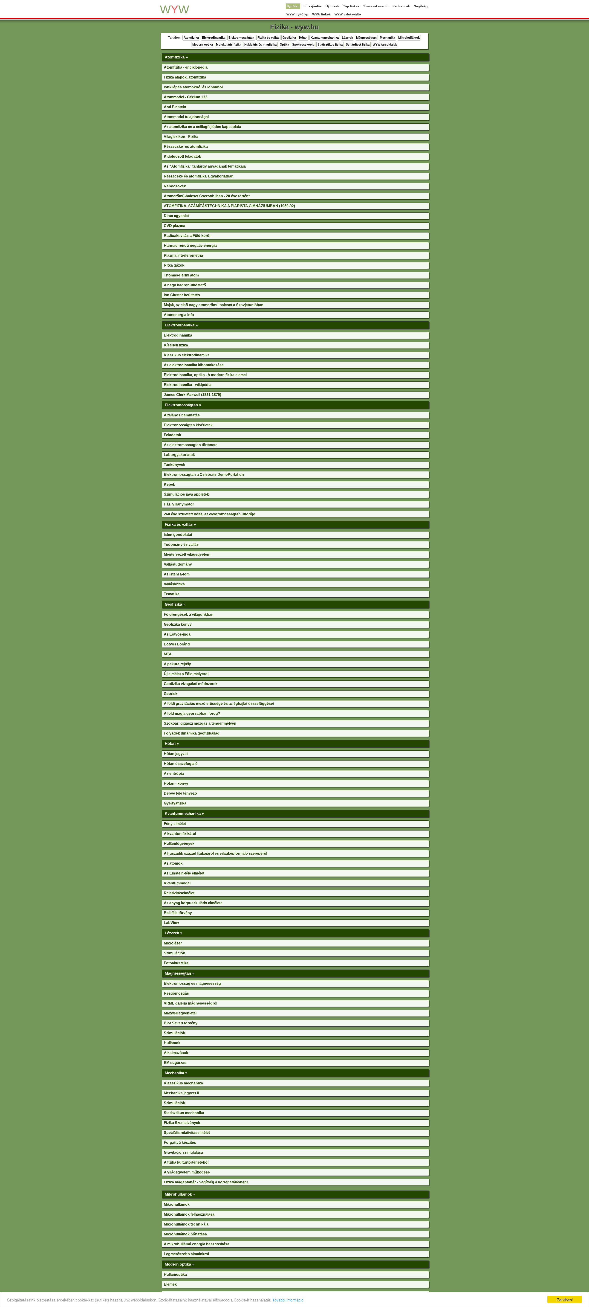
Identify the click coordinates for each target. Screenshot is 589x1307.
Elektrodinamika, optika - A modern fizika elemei (205, 375)
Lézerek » (173, 933)
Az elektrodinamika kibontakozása (194, 365)
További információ (287, 1300)
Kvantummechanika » (184, 813)
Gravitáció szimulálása (183, 1152)
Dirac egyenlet (176, 216)
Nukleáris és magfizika (260, 44)
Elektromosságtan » (183, 405)
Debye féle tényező (180, 793)
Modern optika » (179, 1264)
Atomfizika (191, 37)
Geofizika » (175, 604)
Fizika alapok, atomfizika (185, 77)
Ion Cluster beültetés (182, 295)
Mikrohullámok (409, 37)
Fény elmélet (175, 824)
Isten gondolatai (178, 535)
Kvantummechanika (325, 37)
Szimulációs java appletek (186, 494)
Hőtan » (172, 743)
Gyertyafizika (175, 803)
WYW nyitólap (297, 14)
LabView (171, 923)
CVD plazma (174, 226)
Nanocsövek (175, 186)
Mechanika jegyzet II (181, 1093)
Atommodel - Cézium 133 (185, 97)
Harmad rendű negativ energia (190, 245)
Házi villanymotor (179, 504)
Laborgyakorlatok (179, 455)
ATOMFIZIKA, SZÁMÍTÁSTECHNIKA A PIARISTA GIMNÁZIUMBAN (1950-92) (229, 206)
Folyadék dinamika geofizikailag (191, 733)
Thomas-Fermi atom (181, 275)
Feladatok (172, 435)
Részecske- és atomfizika (186, 146)
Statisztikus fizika (330, 44)
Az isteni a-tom (177, 574)
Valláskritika (174, 584)
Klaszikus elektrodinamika (187, 355)
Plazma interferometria (183, 255)
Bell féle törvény (178, 913)
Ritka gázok (174, 265)
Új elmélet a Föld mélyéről (186, 674)
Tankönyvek (174, 465)
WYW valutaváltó (348, 14)
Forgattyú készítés (180, 1142)
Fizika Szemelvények (182, 1123)
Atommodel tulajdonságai (186, 117)
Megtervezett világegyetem (187, 554)
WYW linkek (321, 14)
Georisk (170, 694)
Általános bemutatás (182, 415)
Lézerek (347, 37)
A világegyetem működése (187, 1172)
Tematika (171, 594)
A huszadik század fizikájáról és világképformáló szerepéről (215, 853)
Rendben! (565, 1299)
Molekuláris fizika (228, 44)
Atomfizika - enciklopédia (186, 67)
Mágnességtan (366, 37)
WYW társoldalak (385, 44)
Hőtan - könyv (176, 783)
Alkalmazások (176, 1053)
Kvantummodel (177, 883)
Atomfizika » (176, 57)
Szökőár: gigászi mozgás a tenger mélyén (200, 723)
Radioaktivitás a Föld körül (187, 236)
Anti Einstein (175, 107)
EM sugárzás (175, 1063)
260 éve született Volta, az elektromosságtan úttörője (209, 514)
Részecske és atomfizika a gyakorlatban (199, 176)
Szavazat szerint (376, 6)
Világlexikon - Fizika (181, 137)
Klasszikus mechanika (183, 1083)
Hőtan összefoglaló (181, 764)
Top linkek (351, 6)
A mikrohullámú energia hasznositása (196, 1244)
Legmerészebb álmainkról (186, 1254)
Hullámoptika (175, 1274)
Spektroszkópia (303, 44)
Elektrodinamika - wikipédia (187, 385)
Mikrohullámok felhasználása (189, 1214)
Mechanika (387, 37)
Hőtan (303, 37)
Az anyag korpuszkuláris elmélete (193, 903)
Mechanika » (176, 1073)
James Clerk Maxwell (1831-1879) (192, 395)
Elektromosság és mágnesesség (192, 983)
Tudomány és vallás (181, 544)
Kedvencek (401, 6)
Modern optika (202, 44)
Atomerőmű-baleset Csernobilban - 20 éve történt (207, 196)
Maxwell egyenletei (180, 1013)
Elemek (170, 1284)
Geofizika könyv (178, 624)
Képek (169, 484)
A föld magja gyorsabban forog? (192, 713)
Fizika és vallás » (180, 524)
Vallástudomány (178, 564)
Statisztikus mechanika (184, 1113)
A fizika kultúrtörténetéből (186, 1162)
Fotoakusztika (176, 963)
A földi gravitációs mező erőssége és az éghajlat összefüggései (219, 704)
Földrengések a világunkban (189, 614)
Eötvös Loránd (177, 644)
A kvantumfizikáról (180, 834)
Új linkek (332, 6)
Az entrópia (174, 773)
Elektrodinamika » (181, 325)
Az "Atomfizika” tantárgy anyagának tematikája (205, 166)
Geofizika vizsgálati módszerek (190, 684)
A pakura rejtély (177, 664)
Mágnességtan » (179, 973)
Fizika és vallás (268, 37)
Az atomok (173, 863)
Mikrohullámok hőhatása (185, 1234)
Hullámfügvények (179, 843)
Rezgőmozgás (176, 993)
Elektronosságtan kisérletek (188, 425)
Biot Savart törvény (180, 1023)
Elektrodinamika (213, 37)
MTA (168, 654)
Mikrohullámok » (180, 1194)
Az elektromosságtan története (190, 445)
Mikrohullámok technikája (186, 1224)
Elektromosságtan (241, 37)
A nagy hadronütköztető (185, 285)
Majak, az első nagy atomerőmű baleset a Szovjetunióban (213, 305)
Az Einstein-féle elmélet (184, 873)
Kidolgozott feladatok (182, 156)
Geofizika (289, 37)
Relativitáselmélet (179, 893)
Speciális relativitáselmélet (187, 1133)
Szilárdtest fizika (358, 44)
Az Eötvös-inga (177, 634)
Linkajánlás (312, 6)
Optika (284, 44)
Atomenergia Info (179, 315)
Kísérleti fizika (176, 345)
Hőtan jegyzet (176, 754)
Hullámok (172, 1043)
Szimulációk (174, 953)
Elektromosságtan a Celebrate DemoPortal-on (204, 474)
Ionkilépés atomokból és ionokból (193, 87)
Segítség (421, 6)
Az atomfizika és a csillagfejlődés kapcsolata (202, 127)
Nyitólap (293, 6)
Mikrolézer (173, 943)
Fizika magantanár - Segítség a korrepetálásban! (206, 1182)
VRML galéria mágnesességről (190, 1003)
